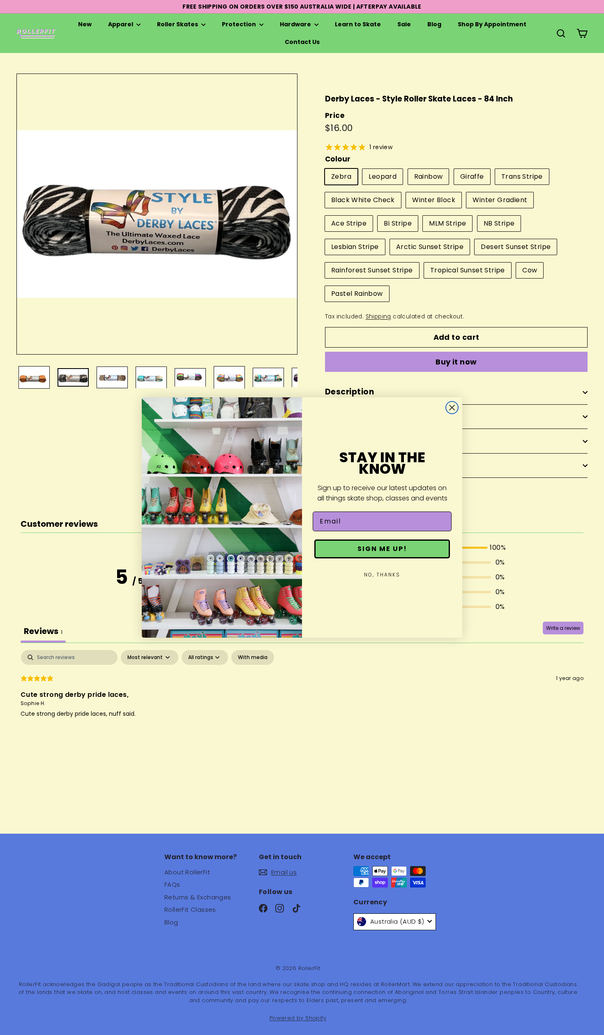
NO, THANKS (382, 574)
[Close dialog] (452, 407)
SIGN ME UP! (382, 548)
